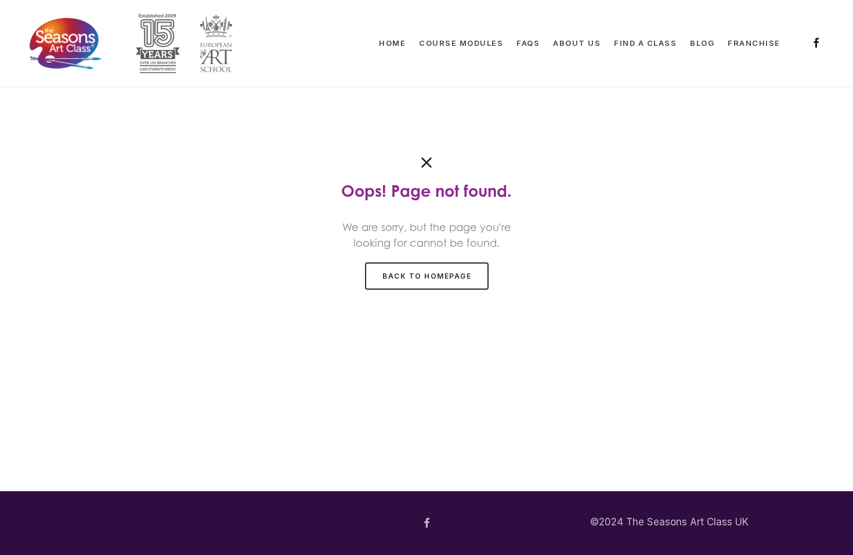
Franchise (754, 43)
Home (392, 43)
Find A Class (645, 43)
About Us (577, 43)
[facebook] (816, 44)
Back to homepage (426, 276)
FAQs (528, 43)
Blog (702, 43)
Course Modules (461, 43)
